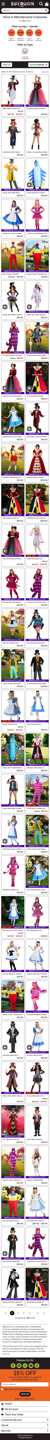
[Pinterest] (19, 1365)
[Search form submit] (46, 10)
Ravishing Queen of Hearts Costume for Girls (36, 108)
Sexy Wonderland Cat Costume (34, 930)
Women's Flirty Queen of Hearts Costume (35, 767)
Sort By (37, 65)
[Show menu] (3, 4)
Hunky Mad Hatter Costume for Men (12, 808)
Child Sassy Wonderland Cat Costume (37, 233)
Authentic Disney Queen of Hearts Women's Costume (36, 518)
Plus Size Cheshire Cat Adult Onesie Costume (12, 355)
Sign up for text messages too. (18, 1389)
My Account (11, 1409)
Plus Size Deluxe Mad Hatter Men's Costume (36, 683)
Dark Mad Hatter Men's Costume (10, 1055)
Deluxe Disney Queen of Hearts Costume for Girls (35, 1302)
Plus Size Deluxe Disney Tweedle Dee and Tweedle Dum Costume (12, 1221)
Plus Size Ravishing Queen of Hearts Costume (12, 558)
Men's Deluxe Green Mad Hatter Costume (11, 1261)
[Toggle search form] (41, 4)
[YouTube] (31, 1365)
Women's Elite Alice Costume (37, 974)
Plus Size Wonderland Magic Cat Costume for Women (37, 1014)
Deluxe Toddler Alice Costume (10, 724)
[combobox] (22, 10)
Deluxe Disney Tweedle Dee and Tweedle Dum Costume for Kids (12, 1014)
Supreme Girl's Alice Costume (13, 930)
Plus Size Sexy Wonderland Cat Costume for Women (12, 602)
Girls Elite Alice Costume (35, 1221)
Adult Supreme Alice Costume (34, 724)
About (4, 1425)
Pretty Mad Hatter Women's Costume (36, 314)
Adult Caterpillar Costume (36, 192)
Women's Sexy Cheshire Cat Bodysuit (12, 1180)
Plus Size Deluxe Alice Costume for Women (34, 1055)
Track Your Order (14, 1414)
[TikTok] (36, 1365)
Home (8, 1403)
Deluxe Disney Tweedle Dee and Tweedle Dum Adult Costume (36, 274)
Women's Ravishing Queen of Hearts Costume (13, 396)
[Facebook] (13, 1365)
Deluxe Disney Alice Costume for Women (13, 436)
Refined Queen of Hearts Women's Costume (35, 477)
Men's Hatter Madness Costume (34, 1139)
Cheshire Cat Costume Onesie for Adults (37, 602)
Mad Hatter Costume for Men (36, 436)
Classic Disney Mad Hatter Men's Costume (36, 849)
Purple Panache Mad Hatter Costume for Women (36, 355)
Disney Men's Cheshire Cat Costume (36, 808)
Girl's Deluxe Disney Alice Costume (36, 889)
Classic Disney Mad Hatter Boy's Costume (12, 683)
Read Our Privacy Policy (25, 1399)
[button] (47, 4)
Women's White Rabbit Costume (35, 1180)
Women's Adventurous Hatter (37, 152)
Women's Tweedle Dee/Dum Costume (13, 477)
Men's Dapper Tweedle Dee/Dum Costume (10, 274)
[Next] (44, 1313)
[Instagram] (25, 1365)
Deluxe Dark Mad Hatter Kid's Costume (13, 1302)
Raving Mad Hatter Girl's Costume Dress (35, 1096)
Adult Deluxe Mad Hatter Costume (11, 152)
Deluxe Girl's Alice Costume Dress (12, 233)
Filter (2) (7, 65)
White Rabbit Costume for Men (11, 108)
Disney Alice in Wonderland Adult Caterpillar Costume (12, 767)
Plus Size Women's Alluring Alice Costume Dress (12, 974)
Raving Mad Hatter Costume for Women (12, 314)
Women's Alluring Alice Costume (11, 643)
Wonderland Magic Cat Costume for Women (10, 889)
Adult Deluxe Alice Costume (12, 849)
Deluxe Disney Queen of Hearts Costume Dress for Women (11, 518)
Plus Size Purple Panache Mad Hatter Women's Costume (35, 643)
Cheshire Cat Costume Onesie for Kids (37, 1261)
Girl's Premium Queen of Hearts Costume (11, 1139)
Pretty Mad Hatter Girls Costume (34, 558)
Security (6, 1430)
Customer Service (11, 1419)
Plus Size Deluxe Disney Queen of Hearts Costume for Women (37, 396)
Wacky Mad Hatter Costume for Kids (12, 1096)
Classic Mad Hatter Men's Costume (11, 192)
